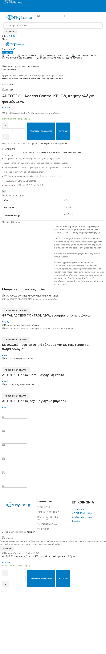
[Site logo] (19, 17)
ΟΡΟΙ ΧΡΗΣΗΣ (43, 507)
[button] (16, 310)
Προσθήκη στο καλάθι (41, 131)
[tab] (28, 152)
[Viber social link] (29, 149)
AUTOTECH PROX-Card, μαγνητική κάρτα (33, 375)
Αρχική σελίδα (9, 75)
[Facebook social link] (51, 6)
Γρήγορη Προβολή (5, 304)
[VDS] (53, 457)
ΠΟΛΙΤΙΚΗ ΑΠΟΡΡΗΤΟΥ (48, 512)
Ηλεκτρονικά (25, 75)
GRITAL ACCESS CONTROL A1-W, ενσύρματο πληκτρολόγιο (46, 315)
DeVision (30, 532)
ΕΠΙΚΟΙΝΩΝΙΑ (43, 529)
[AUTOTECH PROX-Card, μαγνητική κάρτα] (17, 358)
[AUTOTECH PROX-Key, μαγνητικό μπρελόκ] (18, 384)
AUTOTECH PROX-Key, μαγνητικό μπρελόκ (34, 401)
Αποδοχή (7, 548)
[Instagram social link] (54, 6)
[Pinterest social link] (25, 149)
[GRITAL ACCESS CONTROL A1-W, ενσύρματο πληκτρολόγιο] (30, 296)
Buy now (63, 131)
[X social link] (19, 149)
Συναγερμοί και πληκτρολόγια (48, 75)
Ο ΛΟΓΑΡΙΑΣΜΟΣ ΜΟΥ (47, 524)
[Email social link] (22, 149)
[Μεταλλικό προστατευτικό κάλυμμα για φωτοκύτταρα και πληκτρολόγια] (20, 325)
